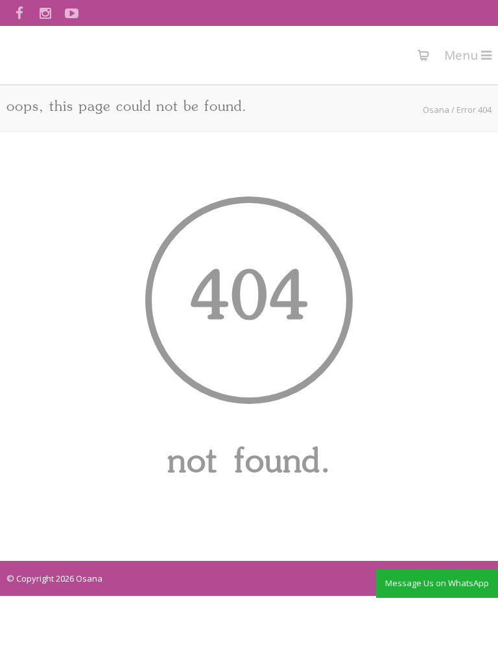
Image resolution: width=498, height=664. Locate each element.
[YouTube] (71, 13)
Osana (436, 109)
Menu (462, 55)
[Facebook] (19, 13)
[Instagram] (45, 13)
